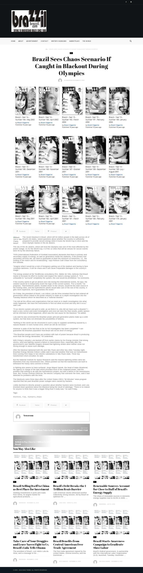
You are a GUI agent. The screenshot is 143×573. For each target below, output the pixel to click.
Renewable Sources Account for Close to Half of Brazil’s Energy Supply (111, 489)
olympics (31, 397)
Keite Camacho (63, 561)
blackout (17, 397)
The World (86, 41)
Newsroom (69, 80)
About (20, 41)
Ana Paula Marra (104, 561)
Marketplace (74, 41)
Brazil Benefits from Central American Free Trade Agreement (68, 544)
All (47, 49)
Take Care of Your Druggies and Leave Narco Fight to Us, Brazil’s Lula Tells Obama (31, 544)
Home (13, 41)
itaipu (39, 397)
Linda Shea (62, 503)
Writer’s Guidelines (58, 41)
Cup (24, 397)
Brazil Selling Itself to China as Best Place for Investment (31, 487)
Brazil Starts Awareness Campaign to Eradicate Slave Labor (108, 544)
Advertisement (32, 41)
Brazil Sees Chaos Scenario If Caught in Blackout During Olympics (73, 49)
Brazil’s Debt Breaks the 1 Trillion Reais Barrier (69, 487)
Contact (44, 41)
